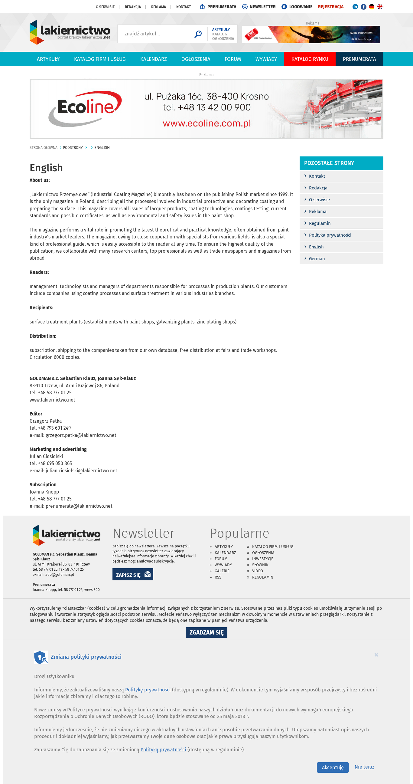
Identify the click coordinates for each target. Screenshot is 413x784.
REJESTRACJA (330, 6)
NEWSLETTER (263, 6)
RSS (218, 577)
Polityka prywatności (327, 235)
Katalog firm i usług (100, 59)
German (314, 258)
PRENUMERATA (221, 6)
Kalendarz (153, 59)
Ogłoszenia (195, 59)
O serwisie (105, 7)
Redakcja (133, 7)
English (314, 247)
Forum (233, 59)
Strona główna (43, 148)
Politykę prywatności (148, 690)
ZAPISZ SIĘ (128, 575)
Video (257, 571)
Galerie (222, 571)
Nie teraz (364, 767)
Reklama (158, 7)
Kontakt (183, 7)
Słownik (260, 565)
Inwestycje (262, 558)
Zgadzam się (208, 633)
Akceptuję (333, 767)
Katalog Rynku (309, 59)
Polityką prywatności (163, 750)
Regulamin (317, 223)
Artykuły (48, 59)
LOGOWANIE (301, 6)
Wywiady (266, 59)
